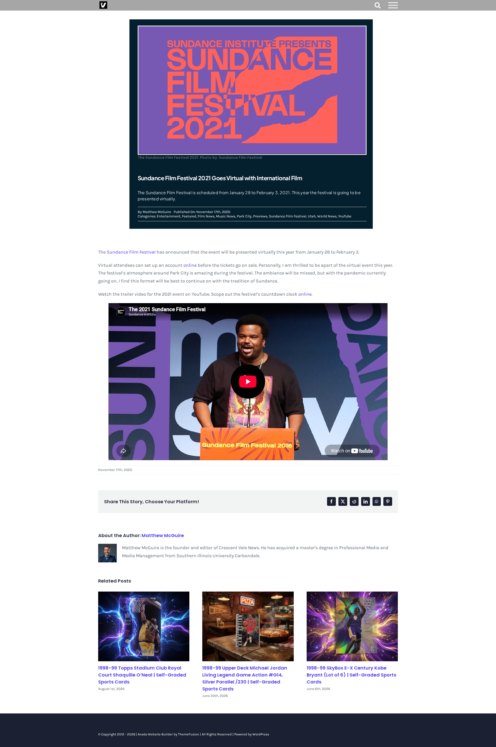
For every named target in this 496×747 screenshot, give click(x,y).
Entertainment (168, 216)
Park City (244, 216)
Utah (312, 216)
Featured (189, 216)
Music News (225, 216)
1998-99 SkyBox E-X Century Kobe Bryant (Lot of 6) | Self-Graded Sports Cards (351, 675)
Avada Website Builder (155, 734)
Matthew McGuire (157, 212)
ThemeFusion (188, 734)
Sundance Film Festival (287, 216)
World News (327, 216)
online (190, 265)
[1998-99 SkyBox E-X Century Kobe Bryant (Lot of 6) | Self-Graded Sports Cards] (352, 627)
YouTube (344, 216)
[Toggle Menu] (393, 5)
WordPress (260, 734)
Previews (260, 216)
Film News (206, 216)
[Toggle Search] (378, 5)
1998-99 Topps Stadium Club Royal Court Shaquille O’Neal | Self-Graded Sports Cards (142, 675)
